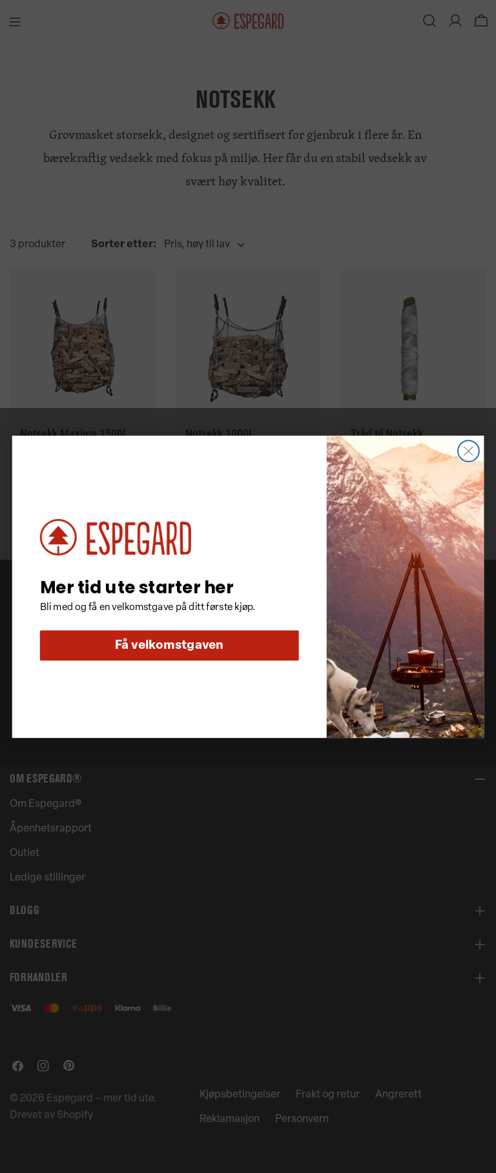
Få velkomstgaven (169, 645)
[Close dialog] (468, 451)
